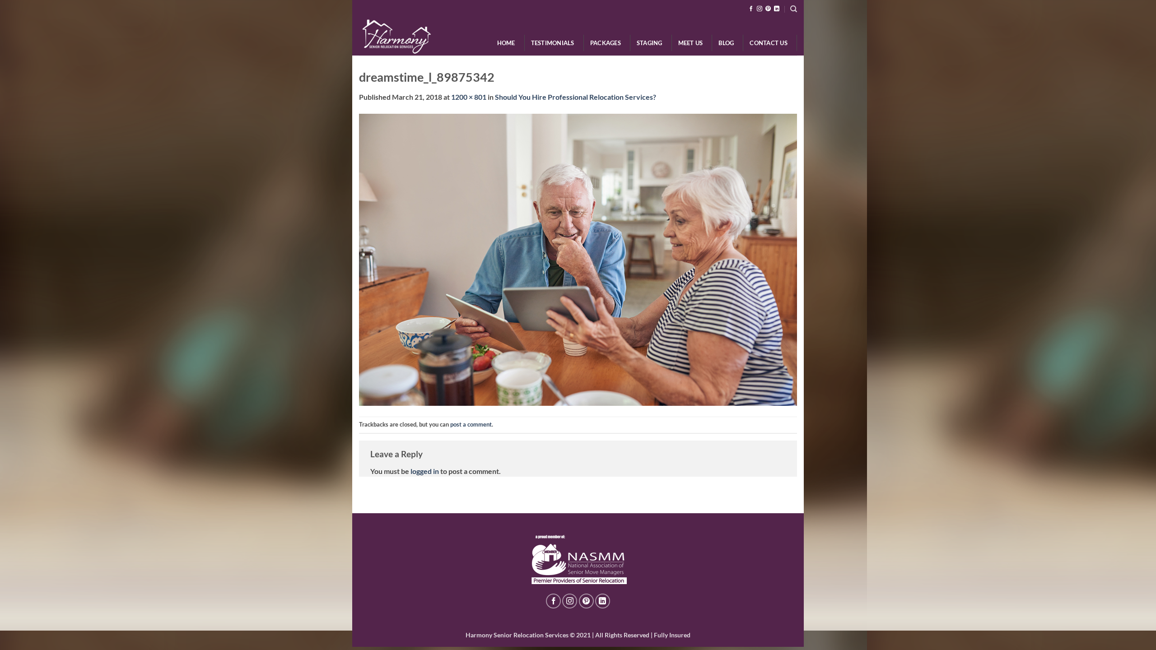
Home (506, 42)
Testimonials (552, 42)
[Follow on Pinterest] (768, 9)
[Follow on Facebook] (751, 9)
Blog (726, 42)
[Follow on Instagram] (759, 9)
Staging (649, 42)
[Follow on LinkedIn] (776, 9)
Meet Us (690, 42)
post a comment (471, 424)
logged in (424, 471)
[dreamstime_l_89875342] (578, 258)
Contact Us (769, 42)
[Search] (793, 9)
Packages (605, 42)
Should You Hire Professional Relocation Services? (575, 97)
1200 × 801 (468, 97)
